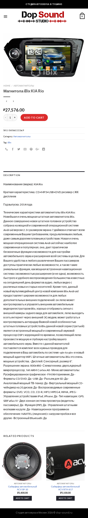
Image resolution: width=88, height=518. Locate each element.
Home (6, 85)
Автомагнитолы (24, 85)
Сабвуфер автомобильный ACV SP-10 (22, 488)
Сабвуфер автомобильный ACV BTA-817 (65, 488)
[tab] (44, 175)
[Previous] (3, 475)
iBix (9, 142)
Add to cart (34, 117)
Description (11, 175)
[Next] (85, 475)
